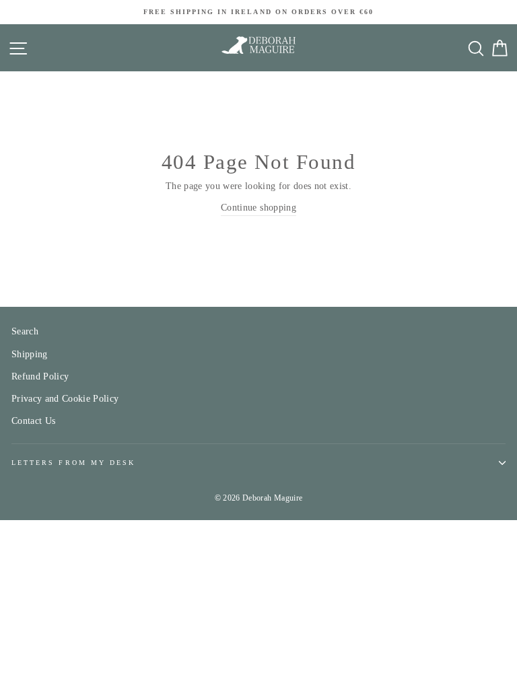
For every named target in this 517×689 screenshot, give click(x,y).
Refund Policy (40, 376)
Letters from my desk (73, 462)
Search (24, 331)
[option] (258, 12)
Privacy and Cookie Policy (65, 399)
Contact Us (33, 421)
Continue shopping (258, 208)
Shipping (29, 354)
